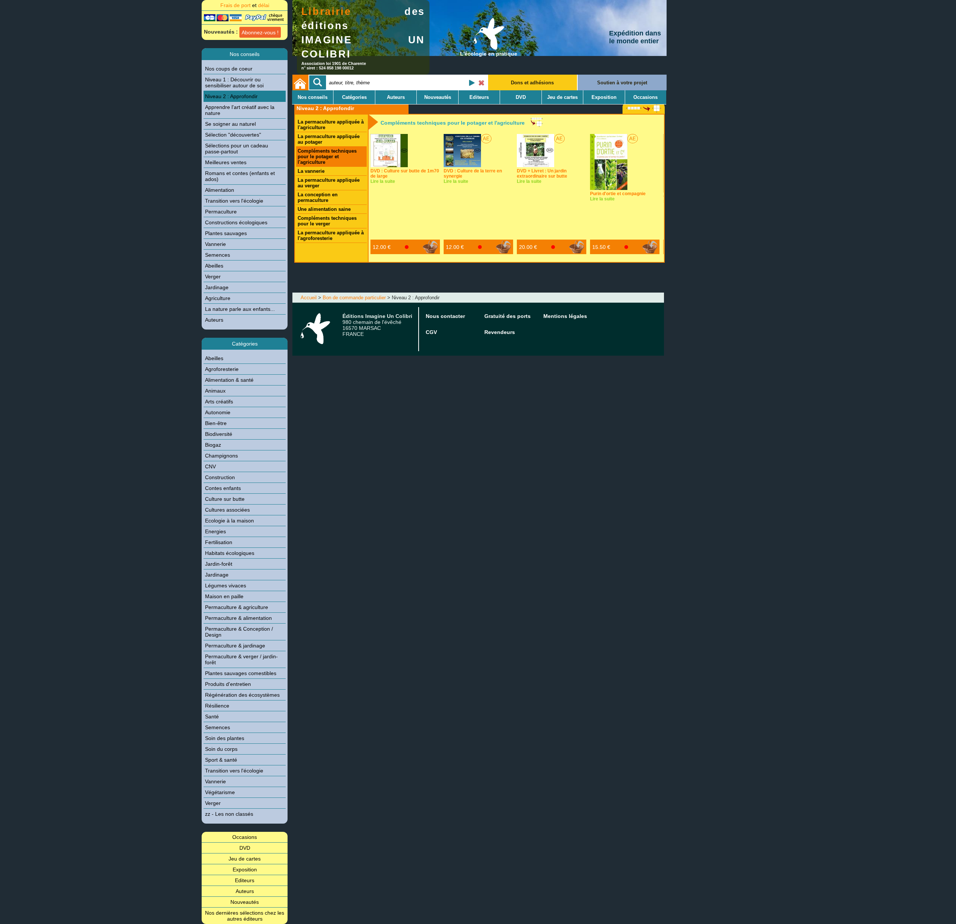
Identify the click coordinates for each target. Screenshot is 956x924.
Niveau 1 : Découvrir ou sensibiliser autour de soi (234, 82)
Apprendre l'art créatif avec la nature (239, 110)
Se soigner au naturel (230, 124)
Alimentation (219, 190)
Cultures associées (227, 510)
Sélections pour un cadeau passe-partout (236, 148)
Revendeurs (499, 332)
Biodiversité (218, 434)
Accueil (309, 297)
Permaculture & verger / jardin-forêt (241, 659)
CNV (210, 466)
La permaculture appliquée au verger (329, 182)
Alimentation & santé (229, 380)
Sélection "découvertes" (233, 135)
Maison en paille (224, 596)
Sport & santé (221, 760)
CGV (431, 332)
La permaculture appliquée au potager (329, 139)
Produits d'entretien (228, 684)
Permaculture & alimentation (238, 618)
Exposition (245, 870)
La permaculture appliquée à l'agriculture (331, 124)
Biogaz (213, 445)
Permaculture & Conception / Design (239, 632)
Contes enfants (223, 488)
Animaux (215, 391)
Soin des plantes (224, 738)
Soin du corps (221, 749)
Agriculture (217, 298)
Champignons (221, 456)
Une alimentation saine (324, 209)
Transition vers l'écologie (234, 201)
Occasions (244, 837)
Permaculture (221, 212)
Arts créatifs (219, 402)
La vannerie (311, 171)
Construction (220, 477)
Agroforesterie (222, 369)
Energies (215, 531)
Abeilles (214, 266)
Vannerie (215, 244)
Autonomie (217, 412)
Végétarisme (220, 792)
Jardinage (217, 287)
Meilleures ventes (225, 162)
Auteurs (214, 320)
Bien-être (216, 423)
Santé (212, 716)
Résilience (217, 706)
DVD (244, 848)
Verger (213, 277)
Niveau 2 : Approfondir (231, 96)
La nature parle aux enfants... (240, 309)
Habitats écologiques (229, 553)
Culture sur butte (225, 499)
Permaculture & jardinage (235, 646)
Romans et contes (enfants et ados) (240, 176)
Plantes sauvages (226, 233)
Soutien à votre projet (622, 82)
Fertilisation (218, 542)
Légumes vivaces (225, 586)
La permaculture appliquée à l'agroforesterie (331, 235)
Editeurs (244, 880)
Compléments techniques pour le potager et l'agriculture (327, 156)
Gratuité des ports (507, 316)
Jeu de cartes (245, 859)
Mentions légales (565, 316)
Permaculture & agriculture (236, 607)
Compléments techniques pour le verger (327, 221)
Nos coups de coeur (228, 69)
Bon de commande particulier (354, 297)
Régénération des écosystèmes (242, 695)
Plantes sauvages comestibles (240, 673)
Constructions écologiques (236, 222)
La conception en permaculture (318, 197)
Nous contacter (445, 316)
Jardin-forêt (218, 564)
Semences (217, 255)
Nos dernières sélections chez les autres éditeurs (244, 916)
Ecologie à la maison (229, 521)
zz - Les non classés (229, 814)
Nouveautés (244, 902)
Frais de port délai (244, 5)
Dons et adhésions (532, 82)
